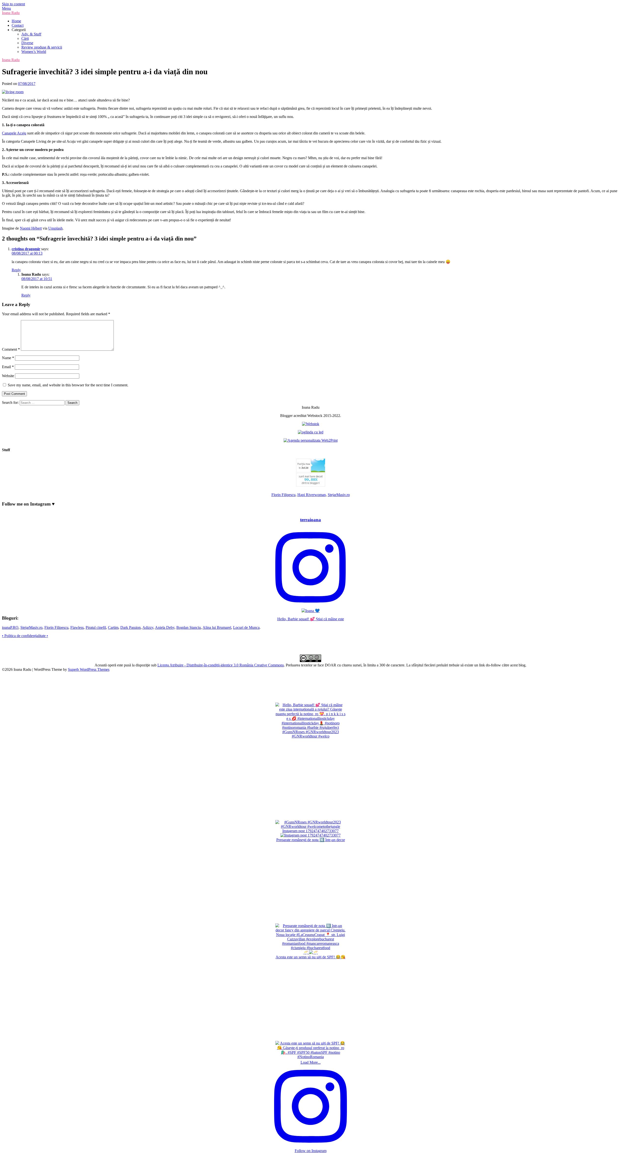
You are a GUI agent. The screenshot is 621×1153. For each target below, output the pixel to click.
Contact (18, 25)
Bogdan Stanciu (188, 627)
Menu (6, 8)
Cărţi (25, 38)
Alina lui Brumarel (217, 627)
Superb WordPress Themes (88, 669)
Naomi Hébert (31, 228)
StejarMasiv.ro (339, 495)
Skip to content (13, 4)
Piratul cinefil (96, 627)
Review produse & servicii (41, 47)
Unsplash (55, 228)
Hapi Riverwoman (311, 495)
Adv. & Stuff (31, 34)
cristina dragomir (26, 249)
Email (8, 367)
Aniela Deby (164, 627)
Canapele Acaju (14, 133)
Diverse (27, 43)
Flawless (77, 627)
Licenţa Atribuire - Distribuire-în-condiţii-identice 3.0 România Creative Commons (220, 665)
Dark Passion (130, 627)
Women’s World (33, 52)
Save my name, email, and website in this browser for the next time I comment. (68, 385)
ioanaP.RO (10, 627)
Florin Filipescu (283, 495)
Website (8, 376)
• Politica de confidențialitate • (25, 636)
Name (8, 358)
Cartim (113, 627)
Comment (11, 349)
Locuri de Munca (246, 627)
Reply (16, 270)
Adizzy (147, 627)
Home (16, 21)
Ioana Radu (11, 13)
